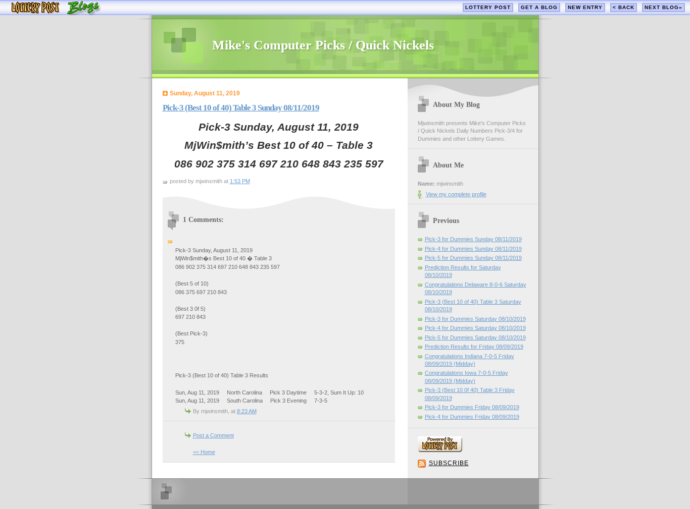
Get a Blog (539, 7)
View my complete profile (456, 194)
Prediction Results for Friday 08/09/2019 (474, 347)
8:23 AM (247, 411)
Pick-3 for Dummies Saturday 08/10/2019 (475, 319)
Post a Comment (213, 435)
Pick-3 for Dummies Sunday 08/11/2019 (473, 239)
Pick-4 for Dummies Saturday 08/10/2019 (475, 328)
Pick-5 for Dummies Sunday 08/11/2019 (473, 258)
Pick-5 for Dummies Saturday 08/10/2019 (475, 337)
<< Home (204, 452)
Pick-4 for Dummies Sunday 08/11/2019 (473, 249)
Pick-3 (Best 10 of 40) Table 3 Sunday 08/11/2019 (241, 107)
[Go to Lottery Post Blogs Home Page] (56, 13)
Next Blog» (663, 7)
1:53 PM (240, 181)
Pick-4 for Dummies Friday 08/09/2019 (472, 417)
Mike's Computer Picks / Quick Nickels (323, 45)
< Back (623, 7)
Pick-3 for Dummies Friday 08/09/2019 (472, 407)
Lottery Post (488, 7)
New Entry (585, 7)
